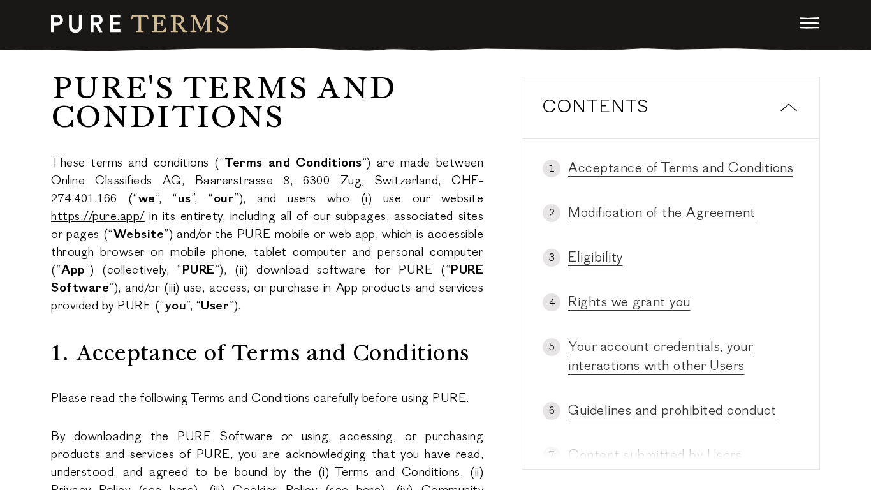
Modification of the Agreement (662, 214)
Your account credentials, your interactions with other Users (660, 357)
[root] (140, 24)
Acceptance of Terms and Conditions (680, 169)
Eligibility (595, 258)
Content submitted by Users (655, 456)
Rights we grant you (629, 303)
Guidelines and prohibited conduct (672, 412)
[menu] (810, 23)
